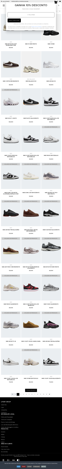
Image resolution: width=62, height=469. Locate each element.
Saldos (3, 442)
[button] (59, 6)
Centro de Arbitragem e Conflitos (9, 427)
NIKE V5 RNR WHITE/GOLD (31, 378)
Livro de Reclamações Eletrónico (9, 424)
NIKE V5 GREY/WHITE (31, 44)
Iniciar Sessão (4, 446)
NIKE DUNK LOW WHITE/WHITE (31, 192)
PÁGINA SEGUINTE (31, 390)
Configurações (36, 466)
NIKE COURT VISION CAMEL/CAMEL (31, 341)
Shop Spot (24, 456)
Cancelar (29, 466)
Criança (3, 437)
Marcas (3, 439)
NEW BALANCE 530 (31, 81)
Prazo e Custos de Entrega (8, 422)
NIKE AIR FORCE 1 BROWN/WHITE (11, 267)
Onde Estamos (5, 1)
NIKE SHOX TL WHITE (11, 118)
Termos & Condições (6, 419)
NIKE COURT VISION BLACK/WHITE (51, 378)
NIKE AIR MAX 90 (51, 81)
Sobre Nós (4, 404)
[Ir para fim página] (49, 394)
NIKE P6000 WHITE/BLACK (51, 155)
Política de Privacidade (7, 417)
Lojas (2, 407)
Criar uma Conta (5, 449)
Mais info (43, 466)
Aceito (18, 466)
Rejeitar (23, 466)
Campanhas (4, 410)
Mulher (2, 434)
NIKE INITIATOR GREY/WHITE (51, 267)
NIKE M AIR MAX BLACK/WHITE (51, 229)
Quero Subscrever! (14, 20)
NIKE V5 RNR (51, 44)
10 (43, 394)
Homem (3, 431)
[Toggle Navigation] (3, 5)
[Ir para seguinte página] (46, 394)
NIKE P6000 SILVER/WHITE (11, 304)
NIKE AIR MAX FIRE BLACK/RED (11, 229)
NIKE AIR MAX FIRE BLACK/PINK (51, 341)
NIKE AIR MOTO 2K (11, 341)
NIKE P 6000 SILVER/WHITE (51, 304)
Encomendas (4, 451)
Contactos (4, 412)
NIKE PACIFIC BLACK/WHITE (31, 118)
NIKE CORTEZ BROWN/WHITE (11, 81)
